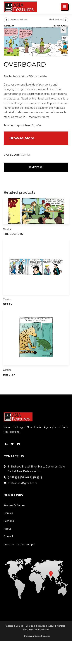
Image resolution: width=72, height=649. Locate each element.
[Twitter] (12, 444)
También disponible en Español (23, 125)
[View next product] (65, 19)
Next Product (55, 19)
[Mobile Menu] (64, 6)
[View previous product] (6, 19)
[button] (63, 30)
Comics (25, 154)
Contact (8, 536)
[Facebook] (6, 444)
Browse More (21, 138)
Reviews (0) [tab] (36, 167)
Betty (7, 304)
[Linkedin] (18, 444)
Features (9, 521)
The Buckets (13, 234)
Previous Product (18, 19)
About (7, 528)
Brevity (9, 374)
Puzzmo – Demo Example (19, 544)
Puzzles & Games (14, 505)
